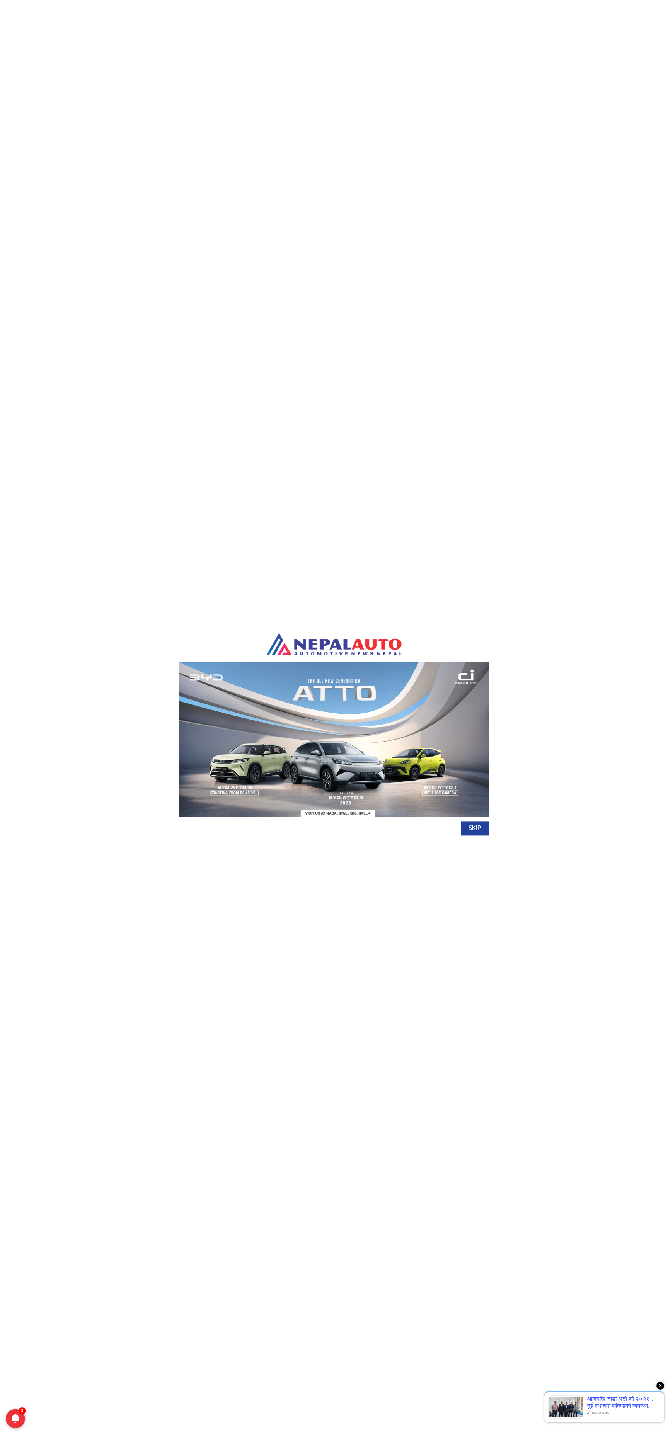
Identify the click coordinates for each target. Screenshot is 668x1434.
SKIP (475, 828)
